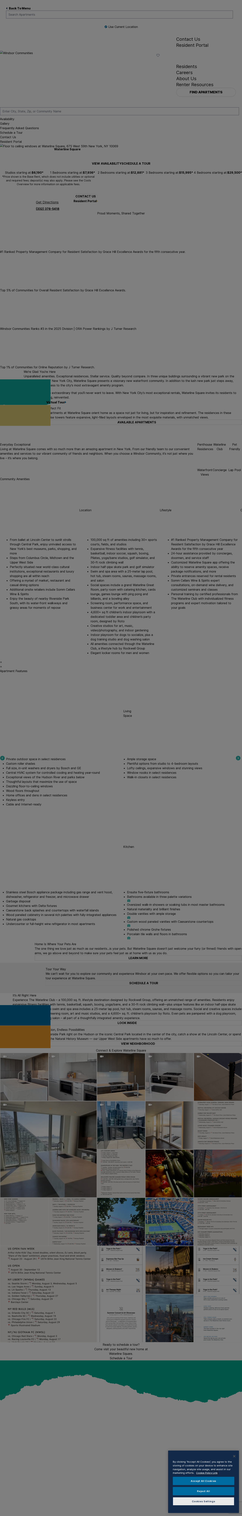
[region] (203, 1482)
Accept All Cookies (203, 1480)
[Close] (234, 1456)
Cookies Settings (203, 1501)
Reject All (203, 1491)
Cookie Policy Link (207, 1472)
